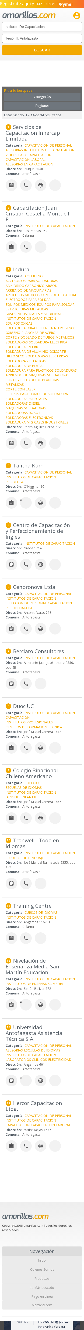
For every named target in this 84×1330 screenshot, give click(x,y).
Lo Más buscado (42, 1287)
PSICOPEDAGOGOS (20, 608)
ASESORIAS (14, 150)
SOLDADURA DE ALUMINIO (27, 351)
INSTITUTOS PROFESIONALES (29, 722)
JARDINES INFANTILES (23, 797)
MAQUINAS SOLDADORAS (26, 408)
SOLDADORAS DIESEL (23, 403)
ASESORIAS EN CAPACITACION (29, 164)
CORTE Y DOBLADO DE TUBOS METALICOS (40, 337)
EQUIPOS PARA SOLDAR (55, 304)
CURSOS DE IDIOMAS (41, 912)
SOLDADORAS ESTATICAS (26, 361)
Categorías (42, 96)
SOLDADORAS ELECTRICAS (47, 356)
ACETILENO (33, 276)
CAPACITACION (60, 603)
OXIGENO (13, 332)
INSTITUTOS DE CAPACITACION (49, 150)
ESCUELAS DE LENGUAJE (25, 858)
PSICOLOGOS (16, 482)
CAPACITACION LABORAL (26, 159)
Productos (42, 1278)
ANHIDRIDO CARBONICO (25, 285)
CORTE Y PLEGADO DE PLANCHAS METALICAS (32, 382)
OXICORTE (57, 351)
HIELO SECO (15, 356)
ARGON (51, 285)
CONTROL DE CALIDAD (59, 295)
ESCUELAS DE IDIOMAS (24, 787)
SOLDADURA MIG (19, 422)
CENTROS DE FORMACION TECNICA (34, 727)
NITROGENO (64, 328)
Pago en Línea (42, 1296)
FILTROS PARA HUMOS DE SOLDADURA (37, 394)
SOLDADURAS (66, 370)
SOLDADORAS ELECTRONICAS (29, 417)
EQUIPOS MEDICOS (21, 304)
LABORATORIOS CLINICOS (26, 1059)
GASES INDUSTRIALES (51, 422)
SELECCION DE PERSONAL (26, 603)
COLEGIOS (32, 783)
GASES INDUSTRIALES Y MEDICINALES (35, 314)
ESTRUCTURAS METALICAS (27, 309)
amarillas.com (29, 15)
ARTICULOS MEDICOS (23, 295)
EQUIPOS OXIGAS (19, 323)
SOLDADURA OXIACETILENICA (29, 328)
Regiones (42, 105)
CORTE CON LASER (20, 389)
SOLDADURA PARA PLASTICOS (30, 370)
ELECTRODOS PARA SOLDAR (28, 299)
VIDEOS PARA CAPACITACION (29, 155)
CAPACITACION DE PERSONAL (48, 145)
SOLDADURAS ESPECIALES (26, 398)
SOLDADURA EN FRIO (22, 347)
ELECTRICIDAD (59, 1059)
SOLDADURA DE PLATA (24, 365)
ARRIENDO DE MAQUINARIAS (28, 290)
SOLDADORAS (17, 342)
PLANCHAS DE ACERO (38, 332)
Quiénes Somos (42, 1269)
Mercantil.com (42, 1305)
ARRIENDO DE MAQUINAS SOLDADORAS (37, 375)
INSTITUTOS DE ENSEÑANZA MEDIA (34, 983)
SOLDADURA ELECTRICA (48, 342)
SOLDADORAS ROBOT (23, 412)
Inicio (42, 1260)
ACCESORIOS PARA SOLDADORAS (32, 281)
